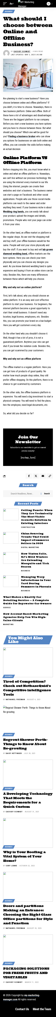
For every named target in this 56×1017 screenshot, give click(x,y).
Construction (28, 527)
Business (8, 12)
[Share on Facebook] (29, 476)
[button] (5, 4)
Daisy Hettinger (14, 753)
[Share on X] (36, 476)
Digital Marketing (30, 547)
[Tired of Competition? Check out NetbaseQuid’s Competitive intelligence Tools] (28, 662)
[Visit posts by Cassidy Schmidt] (6, 53)
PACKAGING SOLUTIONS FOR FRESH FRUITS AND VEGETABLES (26, 973)
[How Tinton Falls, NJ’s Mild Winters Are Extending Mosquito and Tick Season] (11, 558)
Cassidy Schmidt (22, 51)
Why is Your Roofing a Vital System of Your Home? (24, 856)
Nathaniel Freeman (15, 700)
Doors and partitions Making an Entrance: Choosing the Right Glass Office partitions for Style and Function (28, 914)
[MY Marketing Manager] (28, 3)
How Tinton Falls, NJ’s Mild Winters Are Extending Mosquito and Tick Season (35, 560)
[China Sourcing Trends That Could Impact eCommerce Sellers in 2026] (11, 538)
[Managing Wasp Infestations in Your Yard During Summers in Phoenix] (11, 581)
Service (7, 608)
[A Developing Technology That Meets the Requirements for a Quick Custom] (28, 774)
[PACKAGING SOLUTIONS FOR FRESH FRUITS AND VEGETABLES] (28, 949)
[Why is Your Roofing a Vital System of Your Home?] (28, 833)
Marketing (8, 624)
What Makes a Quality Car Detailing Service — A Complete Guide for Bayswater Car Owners (27, 600)
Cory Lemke (11, 866)
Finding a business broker (22, 136)
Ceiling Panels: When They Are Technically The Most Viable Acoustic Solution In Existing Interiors (37, 517)
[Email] (43, 476)
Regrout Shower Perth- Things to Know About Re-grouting (25, 744)
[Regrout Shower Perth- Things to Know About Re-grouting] (28, 720)
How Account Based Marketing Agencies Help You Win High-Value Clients (26, 617)
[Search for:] (24, 493)
